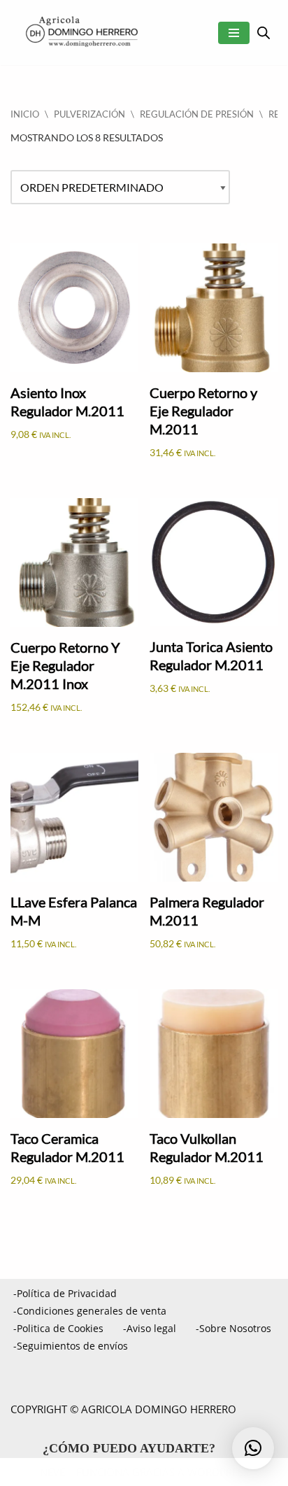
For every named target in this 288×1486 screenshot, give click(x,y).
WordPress (218, 1472)
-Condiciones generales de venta (89, 1310)
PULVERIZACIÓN (89, 114)
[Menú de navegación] (234, 33)
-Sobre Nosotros (233, 1328)
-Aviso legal (149, 1328)
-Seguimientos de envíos (70, 1345)
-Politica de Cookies (58, 1328)
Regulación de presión (197, 114)
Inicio (24, 114)
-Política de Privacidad (65, 1293)
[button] (253, 1448)
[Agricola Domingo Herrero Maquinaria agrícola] (80, 32)
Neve (52, 1472)
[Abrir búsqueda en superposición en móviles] (264, 32)
